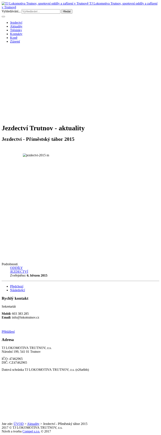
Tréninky (16, 30)
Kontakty (16, 34)
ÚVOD (19, 424)
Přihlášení (8, 331)
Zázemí (15, 41)
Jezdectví (16, 22)
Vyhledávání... (11, 11)
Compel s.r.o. (31, 431)
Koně (13, 37)
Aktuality (16, 26)
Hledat (67, 11)
